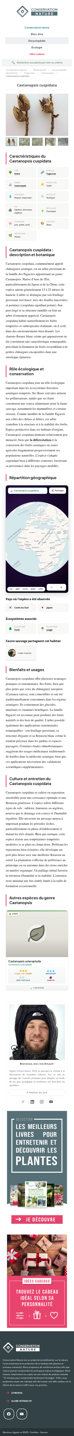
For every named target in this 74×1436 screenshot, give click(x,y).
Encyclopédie (36, 40)
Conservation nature (37, 27)
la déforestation (40, 440)
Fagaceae (51, 173)
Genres (44, 1432)
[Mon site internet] (23, 1102)
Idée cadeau (37, 54)
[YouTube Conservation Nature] (51, 1102)
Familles (34, 1432)
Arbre (17, 173)
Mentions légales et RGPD (16, 1432)
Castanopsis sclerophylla (24, 961)
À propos (16, 1392)
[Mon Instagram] (41, 1102)
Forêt (17, 630)
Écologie (36, 47)
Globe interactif (21, 1401)
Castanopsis (20, 185)
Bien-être (37, 34)
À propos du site (37, 1092)
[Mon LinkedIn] (32, 1102)
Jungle (50, 630)
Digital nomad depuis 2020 (23, 1070)
